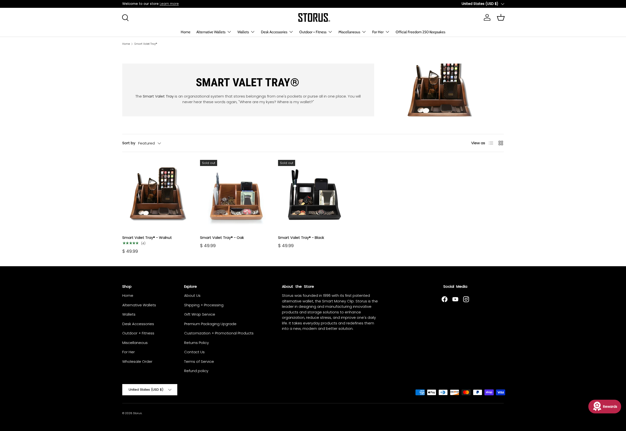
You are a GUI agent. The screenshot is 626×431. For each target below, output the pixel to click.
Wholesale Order (137, 361)
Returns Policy (196, 342)
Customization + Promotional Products (219, 333)
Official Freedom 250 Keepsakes (420, 32)
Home (185, 32)
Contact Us (194, 351)
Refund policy (196, 370)
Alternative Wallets (210, 32)
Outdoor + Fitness (312, 32)
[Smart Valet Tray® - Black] (313, 195)
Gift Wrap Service (199, 314)
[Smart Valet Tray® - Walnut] (157, 195)
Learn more (169, 3)
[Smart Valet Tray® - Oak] (235, 195)
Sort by (128, 142)
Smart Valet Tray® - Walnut (147, 237)
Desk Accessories (274, 32)
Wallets (243, 32)
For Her (378, 32)
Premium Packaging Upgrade (210, 323)
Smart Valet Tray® (145, 44)
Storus (137, 413)
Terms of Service (199, 361)
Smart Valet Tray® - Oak (222, 237)
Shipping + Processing (204, 305)
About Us (192, 295)
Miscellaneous (349, 32)
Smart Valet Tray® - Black (301, 237)
